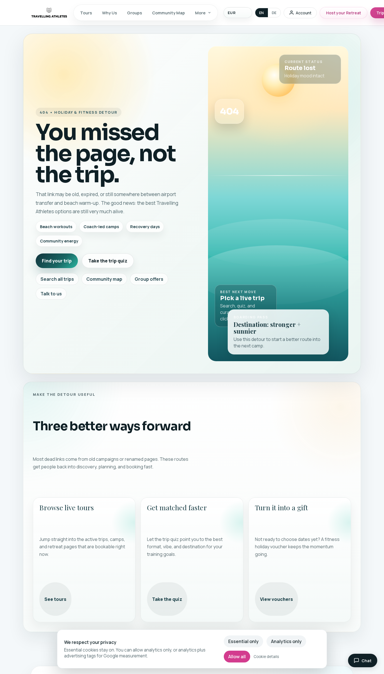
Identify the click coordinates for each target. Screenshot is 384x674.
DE (274, 12)
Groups (134, 12)
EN (261, 12)
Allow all (237, 656)
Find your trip (57, 261)
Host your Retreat (343, 12)
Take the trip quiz (107, 261)
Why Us (109, 12)
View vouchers (276, 599)
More (200, 12)
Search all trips (57, 279)
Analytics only (286, 641)
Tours (86, 12)
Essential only (243, 641)
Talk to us (51, 294)
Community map (104, 279)
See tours (55, 599)
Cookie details (266, 656)
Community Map (168, 12)
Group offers (149, 279)
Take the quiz (167, 599)
